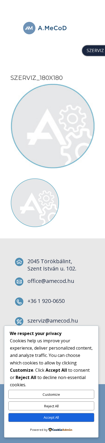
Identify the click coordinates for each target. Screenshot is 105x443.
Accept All (51, 417)
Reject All (51, 406)
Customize (51, 394)
